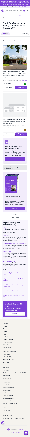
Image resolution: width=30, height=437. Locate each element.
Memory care (6, 362)
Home (4, 15)
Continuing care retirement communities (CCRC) (14, 372)
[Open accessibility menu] (2, 422)
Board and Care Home (9, 261)
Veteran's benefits (7, 400)
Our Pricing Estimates (8, 339)
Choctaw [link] (5, 17)
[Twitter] (16, 432)
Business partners (7, 347)
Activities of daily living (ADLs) (10, 403)
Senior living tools (7, 390)
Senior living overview (8, 378)
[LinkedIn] (19, 432)
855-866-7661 (22, 6)
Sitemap (21, 429)
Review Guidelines (7, 342)
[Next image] (25, 57)
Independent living (7, 356)
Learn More (15, 159)
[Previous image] (5, 57)
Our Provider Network (8, 395)
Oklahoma (21, 15)
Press (4, 334)
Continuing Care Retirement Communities (14, 243)
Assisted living (6, 354)
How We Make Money (8, 336)
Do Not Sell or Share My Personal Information (13, 418)
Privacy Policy (6, 410)
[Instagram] (13, 432)
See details (9, 87)
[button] (24, 11)
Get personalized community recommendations (11, 168)
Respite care (6, 367)
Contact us (5, 328)
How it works (6, 392)
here (26, 4)
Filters (6, 33)
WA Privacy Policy (7, 415)
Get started (15, 313)
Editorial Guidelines (7, 344)
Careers (5, 331)
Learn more (15, 208)
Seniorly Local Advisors (8, 398)
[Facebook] (11, 432)
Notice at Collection (7, 413)
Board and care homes (8, 359)
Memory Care (7, 235)
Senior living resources (8, 387)
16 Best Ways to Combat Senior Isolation (14, 291)
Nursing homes (6, 375)
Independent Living (12, 15)
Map (27, 33)
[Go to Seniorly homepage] (8, 429)
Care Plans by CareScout (9, 385)
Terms (4, 421)
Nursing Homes (7, 251)
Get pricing (21, 87)
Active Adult (6, 370)
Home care (5, 364)
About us (5, 326)
